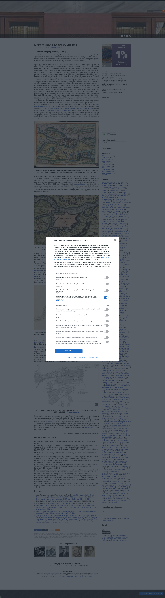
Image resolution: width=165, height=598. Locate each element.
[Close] (115, 240)
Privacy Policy (93, 357)
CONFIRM (68, 351)
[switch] (106, 277)
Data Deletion (72, 357)
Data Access (82, 357)
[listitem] (82, 273)
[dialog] (82, 299)
